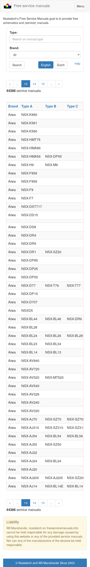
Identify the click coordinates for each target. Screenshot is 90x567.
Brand (13, 106)
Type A (26, 106)
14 (34, 84)
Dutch (61, 65)
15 (43, 84)
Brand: (14, 48)
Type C (72, 106)
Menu (82, 7)
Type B (50, 106)
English (46, 65)
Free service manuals (31, 5)
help (77, 63)
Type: (14, 32)
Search (17, 65)
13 (25, 84)
